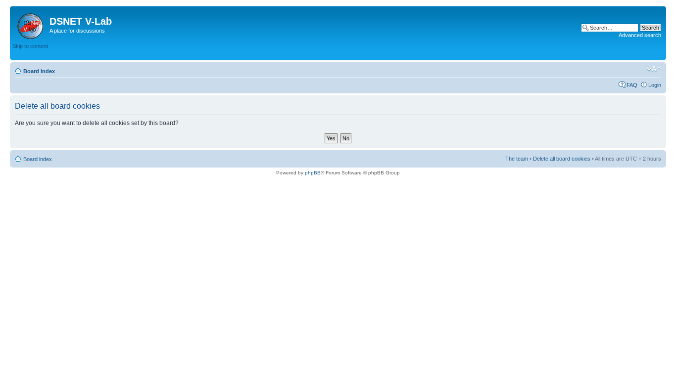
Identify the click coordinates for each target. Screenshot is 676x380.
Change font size (654, 69)
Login (654, 85)
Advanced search (640, 35)
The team (516, 159)
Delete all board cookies (561, 159)
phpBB (313, 172)
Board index (39, 71)
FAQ (632, 85)
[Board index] (30, 24)
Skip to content (30, 46)
